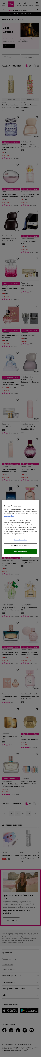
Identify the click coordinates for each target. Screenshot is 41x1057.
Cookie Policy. (9, 516)
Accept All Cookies (20, 551)
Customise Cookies (20, 540)
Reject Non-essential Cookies (20, 546)
